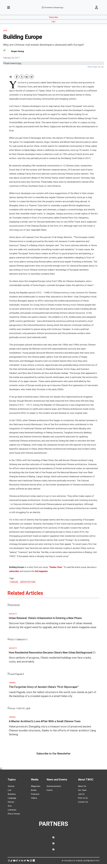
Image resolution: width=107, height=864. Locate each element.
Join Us (81, 794)
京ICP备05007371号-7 (92, 861)
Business (12, 794)
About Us (82, 786)
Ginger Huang (17, 51)
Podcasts (35, 794)
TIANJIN (14, 582)
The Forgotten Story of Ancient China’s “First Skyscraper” (44, 686)
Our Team (82, 790)
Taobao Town (55, 567)
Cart (53, 21)
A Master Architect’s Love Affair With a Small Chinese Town (45, 721)
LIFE (5, 30)
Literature (12, 810)
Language (12, 798)
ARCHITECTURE (27, 582)
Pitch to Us (83, 798)
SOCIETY (13, 614)
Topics (12, 779)
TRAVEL (12, 683)
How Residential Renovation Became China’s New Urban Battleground (50, 652)
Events (50, 790)
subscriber (14, 571)
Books (34, 790)
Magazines (35, 786)
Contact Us (83, 802)
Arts (10, 806)
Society (11, 786)
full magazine (41, 571)
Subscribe (53, 17)
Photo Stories (14, 814)
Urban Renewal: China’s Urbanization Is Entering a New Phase (45, 618)
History (11, 802)
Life (9, 790)
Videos (34, 798)
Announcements (54, 786)
